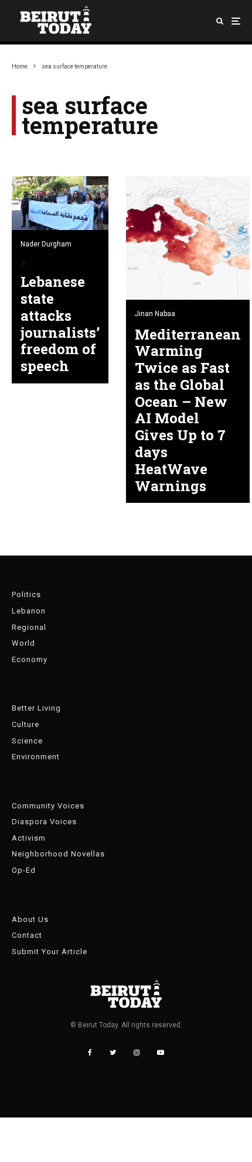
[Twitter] (113, 1052)
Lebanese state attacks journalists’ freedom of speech (60, 324)
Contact (27, 935)
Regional (29, 627)
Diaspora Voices (44, 821)
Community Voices (48, 805)
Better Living (36, 708)
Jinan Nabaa (155, 314)
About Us (30, 919)
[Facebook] (90, 1052)
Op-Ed (24, 870)
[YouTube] (160, 1052)
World (23, 643)
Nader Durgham (46, 244)
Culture (25, 724)
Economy (29, 659)
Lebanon (29, 610)
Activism (29, 838)
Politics (26, 594)
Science (27, 740)
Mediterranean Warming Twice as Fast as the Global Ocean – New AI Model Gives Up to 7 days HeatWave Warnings (188, 410)
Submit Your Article (49, 951)
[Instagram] (136, 1052)
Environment (36, 756)
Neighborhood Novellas (58, 853)
